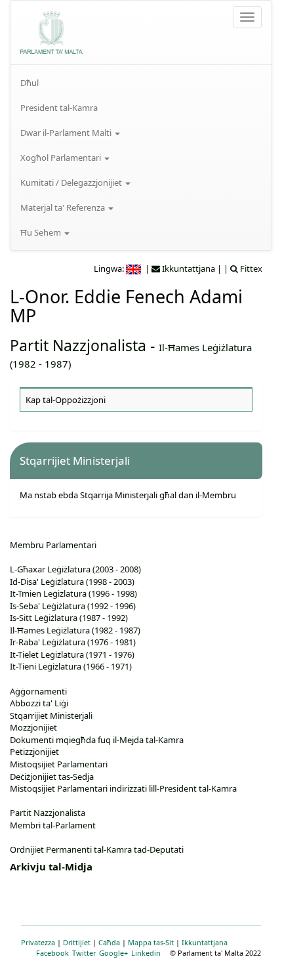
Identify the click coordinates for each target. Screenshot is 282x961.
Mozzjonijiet (33, 727)
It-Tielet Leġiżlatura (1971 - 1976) (72, 654)
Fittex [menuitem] (250, 268)
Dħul (29, 83)
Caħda (109, 942)
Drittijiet (77, 942)
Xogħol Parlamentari (61, 157)
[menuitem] (141, 82)
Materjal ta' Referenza (63, 207)
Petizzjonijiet (34, 752)
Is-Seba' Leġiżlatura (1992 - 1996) (73, 606)
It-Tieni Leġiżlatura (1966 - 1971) (71, 666)
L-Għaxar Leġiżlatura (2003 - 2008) (75, 569)
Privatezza (38, 942)
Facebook (52, 953)
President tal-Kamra (59, 108)
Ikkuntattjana (205, 942)
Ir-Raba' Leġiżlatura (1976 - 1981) (73, 642)
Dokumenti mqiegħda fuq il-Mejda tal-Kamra (97, 740)
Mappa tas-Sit (151, 942)
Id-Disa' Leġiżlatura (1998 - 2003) (72, 581)
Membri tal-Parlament (53, 825)
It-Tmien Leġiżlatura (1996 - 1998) (73, 593)
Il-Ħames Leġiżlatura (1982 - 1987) (75, 630)
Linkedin (146, 953)
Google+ (113, 953)
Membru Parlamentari (53, 545)
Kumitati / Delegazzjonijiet (72, 182)
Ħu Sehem (41, 232)
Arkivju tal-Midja (51, 866)
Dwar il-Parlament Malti (66, 133)
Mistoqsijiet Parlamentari (59, 764)
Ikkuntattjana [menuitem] (187, 268)
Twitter (84, 953)
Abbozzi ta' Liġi (39, 703)
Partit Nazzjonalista (78, 345)
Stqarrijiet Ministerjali (51, 715)
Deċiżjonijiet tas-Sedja (52, 776)
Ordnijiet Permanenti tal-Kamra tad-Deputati (97, 849)
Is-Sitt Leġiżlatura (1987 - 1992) (69, 618)
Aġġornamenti (38, 691)
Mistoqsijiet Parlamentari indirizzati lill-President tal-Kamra (123, 788)
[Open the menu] (247, 17)
